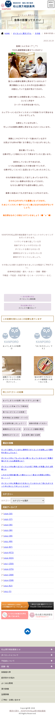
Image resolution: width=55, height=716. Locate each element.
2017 (9, 563)
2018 (9, 558)
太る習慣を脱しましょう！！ (14, 423)
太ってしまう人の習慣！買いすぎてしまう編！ (21, 400)
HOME (7, 33)
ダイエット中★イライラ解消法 (15, 406)
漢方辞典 (5, 688)
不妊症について (8, 660)
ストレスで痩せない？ (27, 308)
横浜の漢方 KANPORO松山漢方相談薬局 (27, 710)
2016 (9, 569)
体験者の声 (6, 672)
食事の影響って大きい (38, 423)
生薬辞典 (5, 694)
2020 (8, 547)
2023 (8, 530)
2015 (9, 575)
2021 (8, 541)
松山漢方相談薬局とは (10, 649)
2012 (7, 591)
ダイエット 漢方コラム (22, 33)
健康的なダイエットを (12, 429)
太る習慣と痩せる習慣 (31, 435)
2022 (8, 536)
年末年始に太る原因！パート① (15, 417)
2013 (8, 586)
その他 (37, 33)
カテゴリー (6, 500)
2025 (8, 519)
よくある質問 (7, 683)
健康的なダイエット (11, 435)
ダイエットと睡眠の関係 (33, 429)
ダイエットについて (10, 655)
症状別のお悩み (8, 677)
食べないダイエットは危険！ (14, 412)
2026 (8, 513)
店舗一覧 (5, 666)
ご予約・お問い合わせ (10, 699)
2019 (9, 552)
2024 (8, 525)
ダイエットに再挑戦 (27, 299)
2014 (9, 580)
